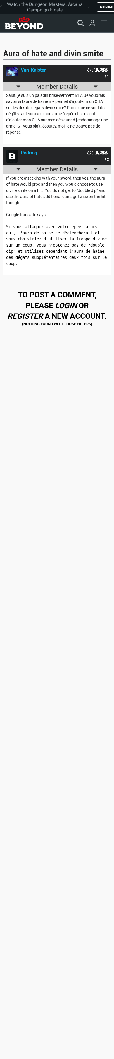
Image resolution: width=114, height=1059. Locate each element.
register (25, 316)
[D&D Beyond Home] (24, 23)
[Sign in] (92, 23)
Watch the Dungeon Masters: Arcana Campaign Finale (45, 7)
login (66, 305)
